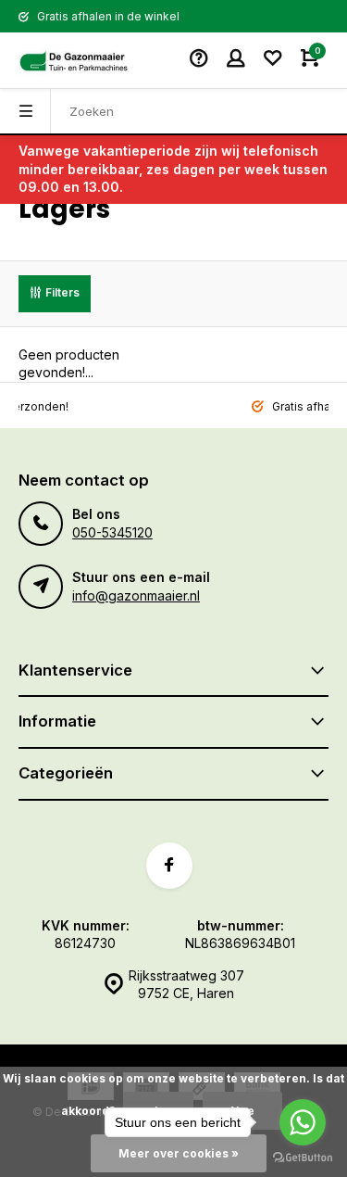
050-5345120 (112, 532)
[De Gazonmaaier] (74, 60)
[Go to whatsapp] (302, 1122)
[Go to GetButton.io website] (302, 1158)
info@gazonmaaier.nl (136, 595)
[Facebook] (169, 865)
